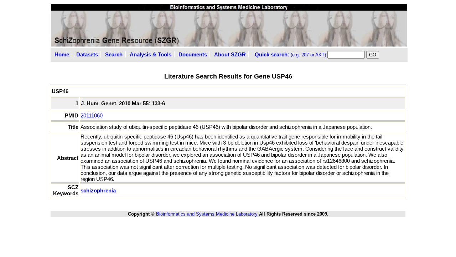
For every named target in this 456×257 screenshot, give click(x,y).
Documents (192, 54)
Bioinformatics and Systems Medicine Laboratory (207, 214)
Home (62, 54)
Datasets (87, 54)
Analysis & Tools (150, 54)
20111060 (92, 115)
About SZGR (230, 54)
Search (114, 54)
